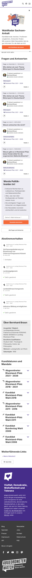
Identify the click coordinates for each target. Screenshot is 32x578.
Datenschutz (21, 537)
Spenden (4, 530)
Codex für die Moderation (13, 511)
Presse (3, 533)
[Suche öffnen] (23, 4)
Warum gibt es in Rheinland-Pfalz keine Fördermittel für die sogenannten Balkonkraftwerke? (16, 154)
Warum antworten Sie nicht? (14, 125)
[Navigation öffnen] (30, 4)
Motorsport (6, 81)
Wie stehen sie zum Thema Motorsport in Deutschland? (14, 68)
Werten (6, 515)
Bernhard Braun (12, 75)
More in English (6, 546)
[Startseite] (7, 3)
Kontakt (19, 533)
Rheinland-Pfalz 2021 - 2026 (14, 83)
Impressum (5, 537)
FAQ (18, 540)
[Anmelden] (26, 4)
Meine (8, 456)
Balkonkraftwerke (8, 168)
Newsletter (20, 526)
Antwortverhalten (8, 136)
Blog (3, 526)
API (2, 540)
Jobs (18, 530)
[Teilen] (4, 86)
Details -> (26, 87)
